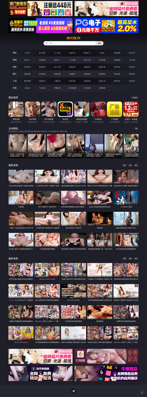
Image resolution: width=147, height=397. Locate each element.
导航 (15, 88)
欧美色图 (57, 74)
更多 (136, 165)
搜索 (99, 43)
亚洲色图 (42, 74)
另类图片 (132, 74)
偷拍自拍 (42, 67)
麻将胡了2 (87, 53)
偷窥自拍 (27, 74)
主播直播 (117, 60)
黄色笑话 (117, 81)
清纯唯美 (102, 74)
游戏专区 (72, 53)
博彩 (15, 52)
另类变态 (132, 67)
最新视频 (13, 165)
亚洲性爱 (27, 67)
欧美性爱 (72, 67)
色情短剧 (102, 88)
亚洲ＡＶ (27, 60)
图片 (15, 74)
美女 (124, 165)
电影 (15, 67)
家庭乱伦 (42, 81)
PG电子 (27, 53)
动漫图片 (72, 74)
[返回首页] (142, 392)
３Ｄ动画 (72, 60)
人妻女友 (57, 81)
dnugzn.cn (73, 38)
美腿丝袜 (87, 74)
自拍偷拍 (42, 60)
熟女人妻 (87, 60)
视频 (15, 60)
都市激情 (27, 81)
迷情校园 (87, 81)
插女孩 (27, 88)
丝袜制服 (102, 60)
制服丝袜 (87, 67)
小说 (15, 81)
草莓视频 (57, 88)
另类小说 (102, 81)
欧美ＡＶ (57, 60)
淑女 (130, 259)
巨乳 (130, 165)
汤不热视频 (72, 88)
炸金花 (102, 53)
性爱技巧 (132, 81)
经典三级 (102, 67)
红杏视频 (87, 88)
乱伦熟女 (117, 67)
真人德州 (42, 53)
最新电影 (13, 258)
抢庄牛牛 (132, 53)
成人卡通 (57, 67)
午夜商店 (42, 88)
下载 (136, 128)
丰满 (124, 259)
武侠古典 (72, 81)
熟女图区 (117, 74)
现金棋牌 (117, 53)
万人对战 (57, 53)
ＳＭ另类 (132, 60)
